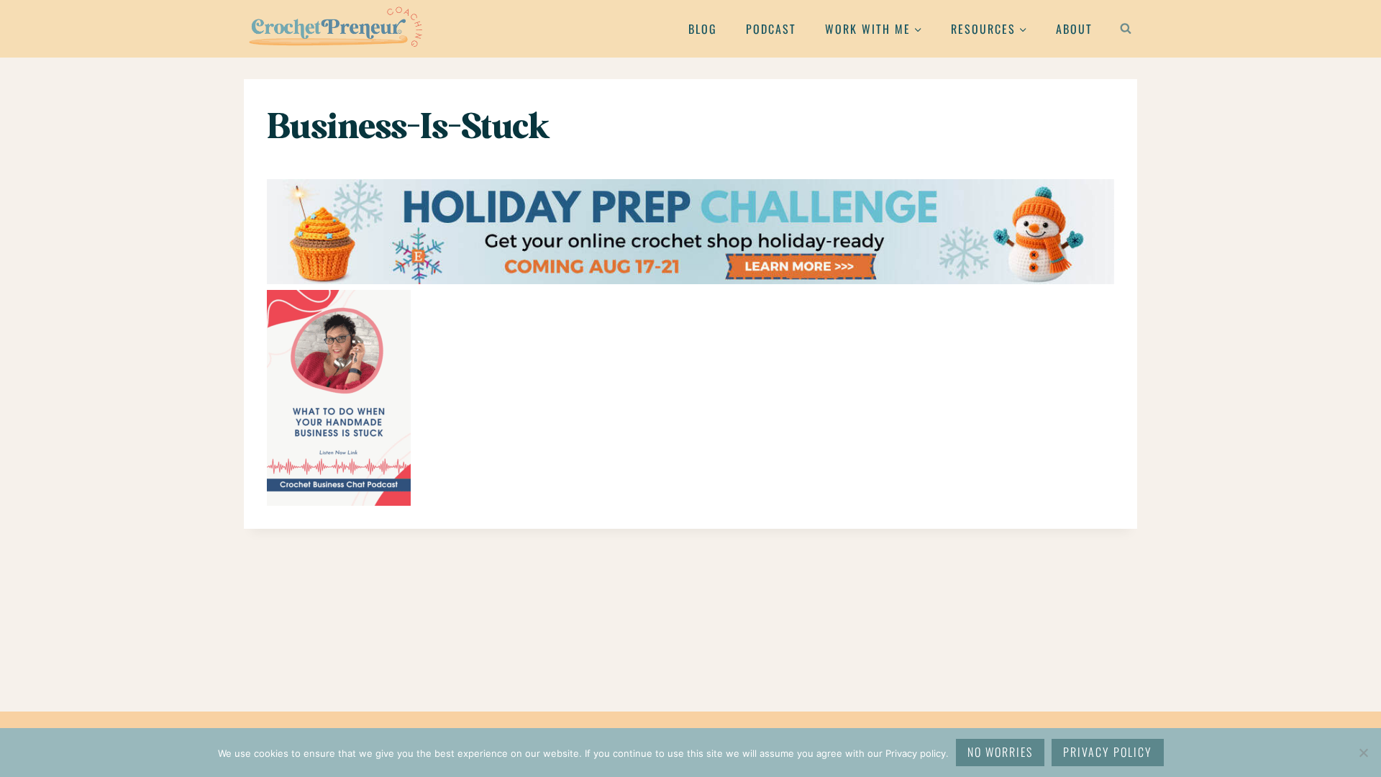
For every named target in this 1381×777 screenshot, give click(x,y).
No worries (1000, 751)
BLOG (702, 28)
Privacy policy (1107, 751)
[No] (1363, 752)
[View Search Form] (1125, 28)
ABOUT (1074, 28)
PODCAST (771, 28)
